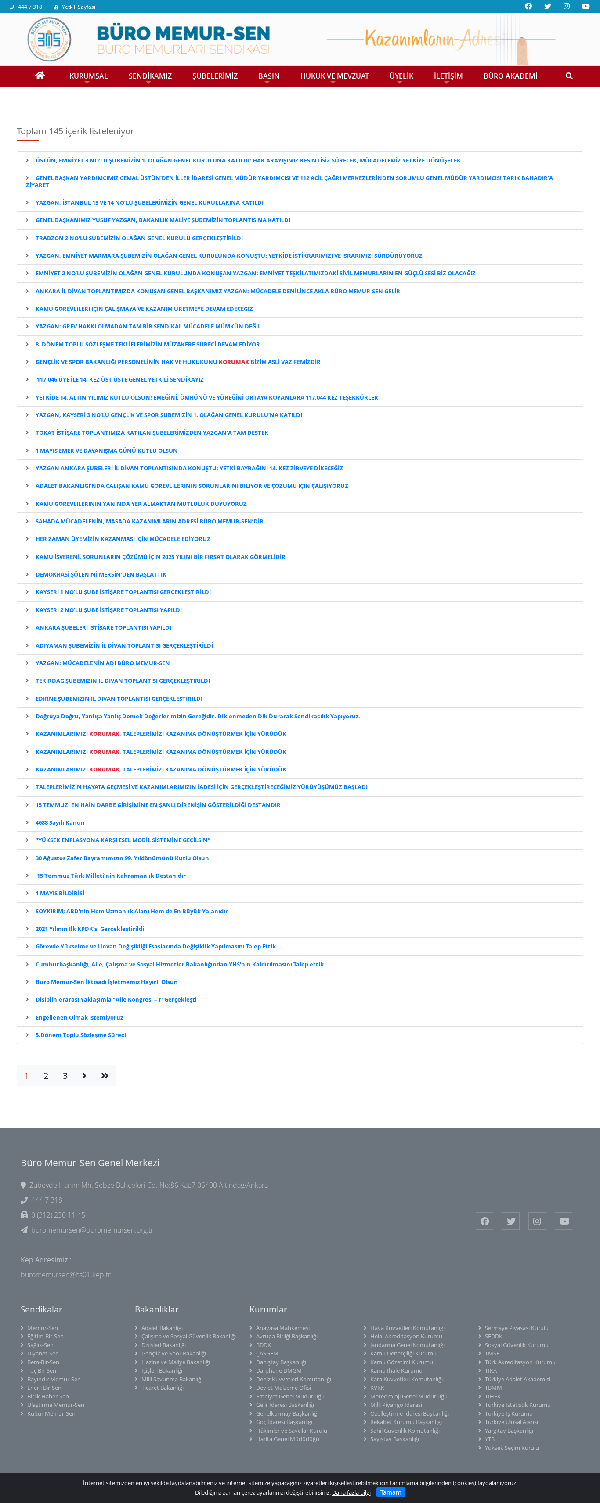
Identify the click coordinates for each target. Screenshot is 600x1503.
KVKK (377, 1387)
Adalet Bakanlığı (162, 1328)
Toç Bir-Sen (41, 1370)
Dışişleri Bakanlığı (163, 1345)
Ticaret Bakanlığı (162, 1387)
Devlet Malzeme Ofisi (283, 1387)
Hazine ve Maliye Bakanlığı (175, 1362)
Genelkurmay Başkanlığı (287, 1413)
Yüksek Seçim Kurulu (512, 1448)
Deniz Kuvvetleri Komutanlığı (293, 1379)
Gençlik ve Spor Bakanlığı (173, 1353)
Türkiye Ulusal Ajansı (511, 1422)
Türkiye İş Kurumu (509, 1413)
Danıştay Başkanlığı (281, 1362)
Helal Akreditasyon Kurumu (406, 1336)
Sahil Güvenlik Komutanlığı (405, 1431)
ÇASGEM (267, 1353)
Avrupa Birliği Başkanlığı (287, 1336)
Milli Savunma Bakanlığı (171, 1379)
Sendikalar (41, 1309)
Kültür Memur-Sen (51, 1413)
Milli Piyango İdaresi (396, 1405)
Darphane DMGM (279, 1370)
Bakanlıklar (157, 1309)
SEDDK (493, 1336)
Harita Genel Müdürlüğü (287, 1439)
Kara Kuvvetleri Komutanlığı (406, 1379)
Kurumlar (268, 1309)
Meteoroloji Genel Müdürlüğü (409, 1396)
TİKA (491, 1370)
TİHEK (493, 1396)
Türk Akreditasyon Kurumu (520, 1362)
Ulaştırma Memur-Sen (55, 1405)
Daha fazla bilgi (351, 1492)
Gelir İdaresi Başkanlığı (285, 1405)
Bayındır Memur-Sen (54, 1379)
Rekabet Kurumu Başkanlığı (406, 1422)
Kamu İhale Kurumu (396, 1370)
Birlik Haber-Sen (48, 1396)
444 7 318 (30, 7)
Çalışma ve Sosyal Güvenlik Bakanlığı (188, 1336)
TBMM (493, 1387)
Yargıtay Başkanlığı (509, 1431)
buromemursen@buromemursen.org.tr (92, 1230)
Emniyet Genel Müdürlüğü (290, 1396)
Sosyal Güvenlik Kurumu (517, 1345)
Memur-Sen (42, 1328)
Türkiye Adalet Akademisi (517, 1379)
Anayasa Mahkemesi (283, 1328)
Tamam (390, 1492)
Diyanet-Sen (43, 1353)
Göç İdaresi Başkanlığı (284, 1422)
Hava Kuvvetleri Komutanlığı (407, 1328)
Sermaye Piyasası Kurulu (517, 1328)
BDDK (263, 1345)
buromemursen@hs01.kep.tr (66, 1275)
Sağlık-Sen (40, 1345)
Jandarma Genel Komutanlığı (407, 1345)
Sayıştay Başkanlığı (394, 1439)
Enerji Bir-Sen (44, 1387)
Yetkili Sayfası (78, 7)
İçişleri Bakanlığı (161, 1370)
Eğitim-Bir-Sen (45, 1336)
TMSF (492, 1353)
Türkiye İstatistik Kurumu (518, 1405)
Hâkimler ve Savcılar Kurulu (291, 1431)
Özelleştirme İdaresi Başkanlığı (409, 1413)
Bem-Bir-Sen (43, 1362)
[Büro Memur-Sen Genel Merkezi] (300, 38)
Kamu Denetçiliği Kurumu (403, 1353)
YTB (490, 1439)
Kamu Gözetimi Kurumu (401, 1362)
